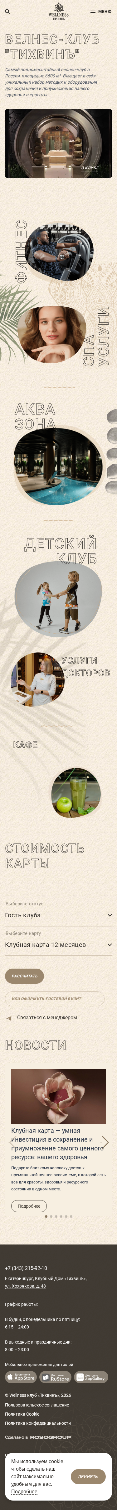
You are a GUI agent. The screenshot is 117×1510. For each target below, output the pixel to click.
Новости (35, 1045)
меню (105, 11)
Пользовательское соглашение (37, 1404)
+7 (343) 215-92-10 (26, 1268)
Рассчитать (24, 976)
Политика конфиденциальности (38, 1423)
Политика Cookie (22, 1414)
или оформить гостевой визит (46, 999)
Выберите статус (25, 903)
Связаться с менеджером (47, 1018)
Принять (88, 1476)
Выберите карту (23, 933)
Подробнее (29, 1206)
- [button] (101, 1142)
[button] (46, 1216)
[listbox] (58, 914)
